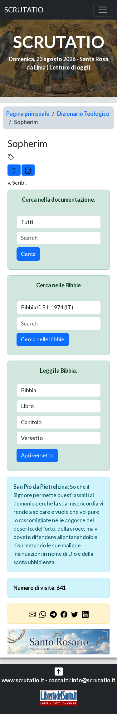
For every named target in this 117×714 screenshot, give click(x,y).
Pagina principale (27, 113)
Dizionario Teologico (83, 113)
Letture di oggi (69, 67)
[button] (58, 670)
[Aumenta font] (14, 170)
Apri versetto (37, 455)
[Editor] (28, 170)
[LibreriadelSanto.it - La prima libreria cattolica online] (58, 697)
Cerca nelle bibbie (42, 339)
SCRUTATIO (23, 10)
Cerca (28, 253)
